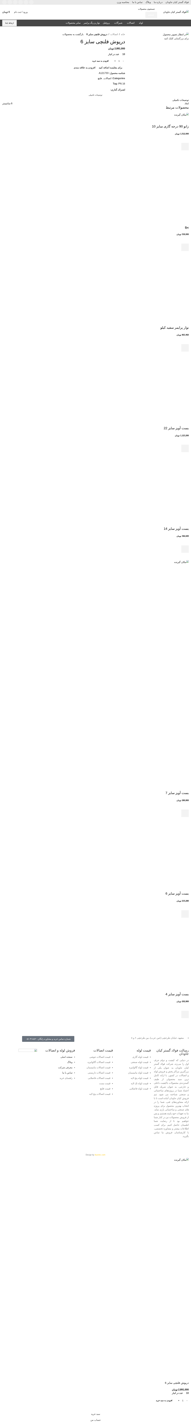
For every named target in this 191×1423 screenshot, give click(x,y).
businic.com (100, 1155)
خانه (123, 34)
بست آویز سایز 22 (176, 428)
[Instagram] (153, 1145)
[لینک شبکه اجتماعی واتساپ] (10, 2)
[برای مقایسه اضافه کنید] (185, 120)
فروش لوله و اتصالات (60, 1050)
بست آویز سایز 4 (177, 994)
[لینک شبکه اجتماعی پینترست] (101, 90)
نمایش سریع (185, 154)
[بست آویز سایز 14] (159, 489)
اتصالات (114, 34)
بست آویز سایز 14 (176, 529)
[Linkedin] (177, 1145)
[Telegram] (161, 1145)
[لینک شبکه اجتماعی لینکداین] (15, 2)
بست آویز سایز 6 (177, 893)
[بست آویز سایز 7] (95, 671)
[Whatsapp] (169, 1145)
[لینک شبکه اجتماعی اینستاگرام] (26, 2)
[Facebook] (185, 1145)
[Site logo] (176, 12)
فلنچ (100, 78)
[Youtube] (136, 1145)
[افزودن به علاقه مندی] (185, 139)
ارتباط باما (9, 23)
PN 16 (121, 83)
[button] (185, 146)
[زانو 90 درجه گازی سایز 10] (181, 114)
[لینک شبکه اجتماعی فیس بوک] (31, 2)
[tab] (95, 95)
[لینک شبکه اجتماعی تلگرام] (4, 2)
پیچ (187, 227)
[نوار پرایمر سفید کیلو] (159, 288)
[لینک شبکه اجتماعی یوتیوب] (20, 2)
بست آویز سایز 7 (177, 793)
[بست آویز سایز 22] (159, 388)
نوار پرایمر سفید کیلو (174, 327)
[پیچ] (159, 187)
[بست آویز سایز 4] (159, 954)
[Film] (144, 1145)
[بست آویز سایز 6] (159, 854)
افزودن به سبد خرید (100, 61)
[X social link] (105, 90)
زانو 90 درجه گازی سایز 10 (170, 126)
